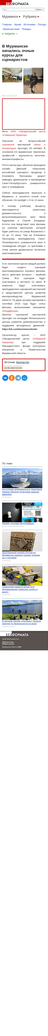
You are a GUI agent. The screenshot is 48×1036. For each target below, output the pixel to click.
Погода (42, 24)
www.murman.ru (12, 96)
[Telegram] (18, 378)
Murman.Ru (22, 362)
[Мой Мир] (24, 378)
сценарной (8, 144)
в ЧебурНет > (9, 33)
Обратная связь (8, 642)
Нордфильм (10, 311)
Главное (7, 24)
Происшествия (11, 29)
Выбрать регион (8, 644)
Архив (17, 24)
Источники (29, 24)
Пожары (26, 29)
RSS (19, 647)
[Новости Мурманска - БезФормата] (15, 3)
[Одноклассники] (12, 378)
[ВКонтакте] (5, 378)
